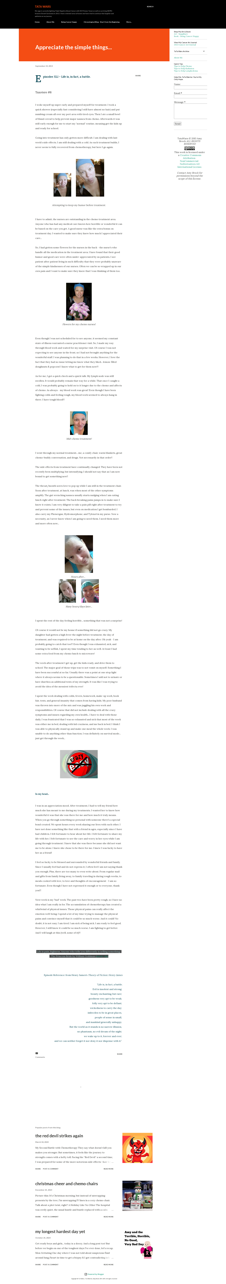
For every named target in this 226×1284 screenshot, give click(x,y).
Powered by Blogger (95, 1274)
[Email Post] (36, 1054)
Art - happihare (181, 34)
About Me (50, 22)
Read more (108, 1169)
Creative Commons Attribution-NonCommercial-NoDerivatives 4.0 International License (189, 161)
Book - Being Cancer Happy (186, 36)
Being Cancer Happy (69, 22)
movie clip (102, 956)
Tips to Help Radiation (184, 68)
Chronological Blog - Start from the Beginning (101, 22)
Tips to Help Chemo (183, 66)
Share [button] (138, 76)
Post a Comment (51, 1169)
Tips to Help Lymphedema (186, 71)
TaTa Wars (43, 6)
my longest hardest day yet (60, 1231)
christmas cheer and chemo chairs (66, 1183)
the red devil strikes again (59, 1135)
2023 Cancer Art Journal (185, 45)
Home (37, 22)
